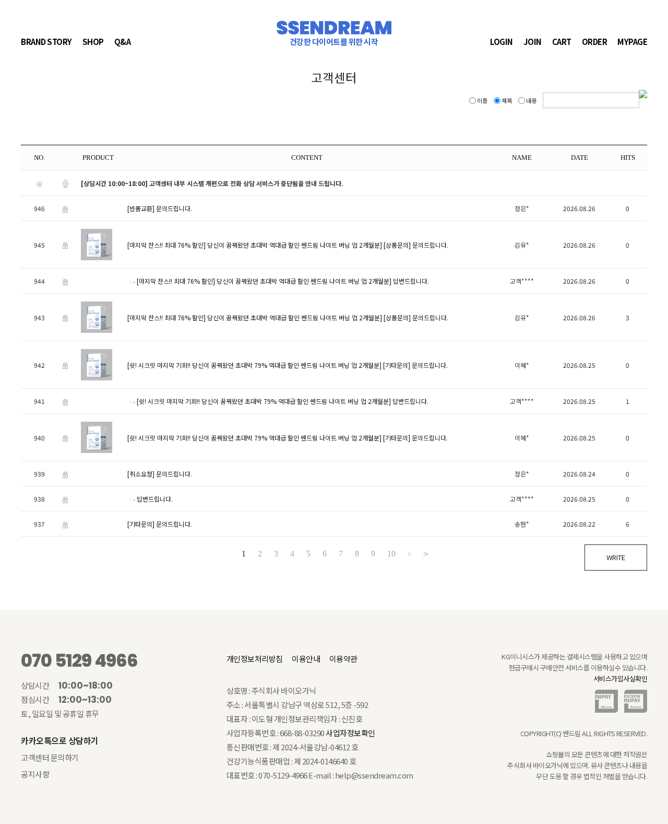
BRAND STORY (46, 41)
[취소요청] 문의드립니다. (159, 473)
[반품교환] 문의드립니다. (159, 208)
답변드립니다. (411, 280)
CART (561, 41)
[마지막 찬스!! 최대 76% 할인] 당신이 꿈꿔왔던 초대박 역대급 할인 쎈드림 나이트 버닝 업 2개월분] (254, 244)
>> (424, 554)
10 (391, 554)
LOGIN (501, 41)
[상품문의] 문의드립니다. (416, 244)
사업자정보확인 (350, 732)
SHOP (93, 41)
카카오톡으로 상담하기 (60, 740)
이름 (482, 100)
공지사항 (35, 774)
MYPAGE (632, 41)
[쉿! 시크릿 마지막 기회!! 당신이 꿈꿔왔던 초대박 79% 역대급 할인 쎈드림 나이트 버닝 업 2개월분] (254, 365)
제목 (506, 100)
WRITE (615, 557)
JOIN (532, 41)
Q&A (122, 41)
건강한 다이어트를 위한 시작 (334, 42)
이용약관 (343, 658)
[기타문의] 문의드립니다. (415, 365)
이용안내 (306, 658)
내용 (531, 100)
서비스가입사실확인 (620, 678)
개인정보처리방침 (254, 658)
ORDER (594, 41)
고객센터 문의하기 (50, 757)
